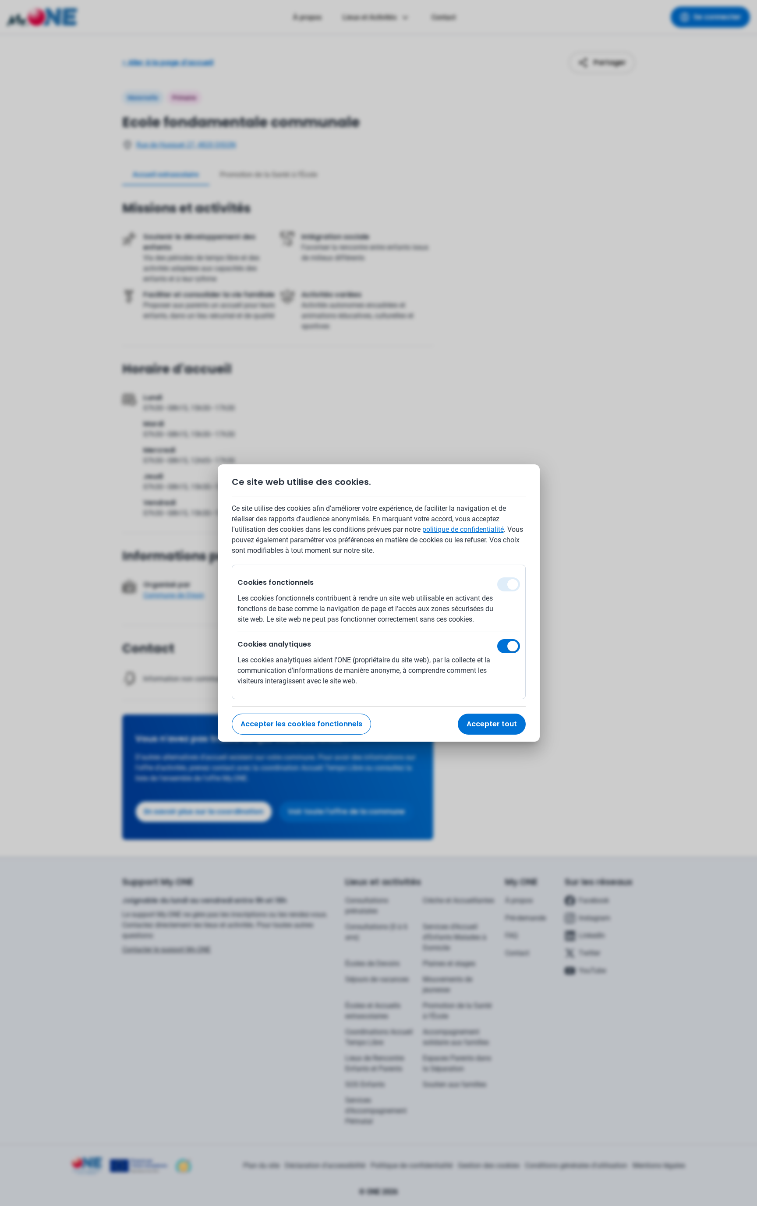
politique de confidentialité (463, 529)
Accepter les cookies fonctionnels (301, 724)
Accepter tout (492, 724)
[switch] (508, 646)
